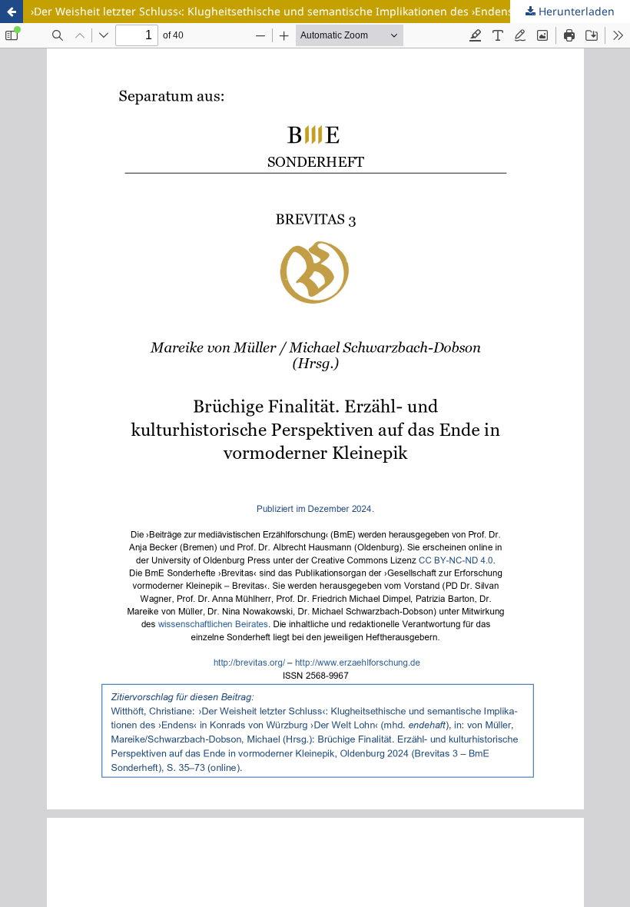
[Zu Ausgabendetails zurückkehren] (11, 11)
